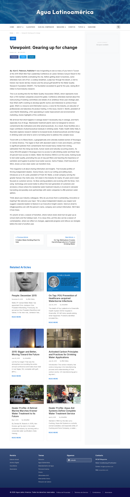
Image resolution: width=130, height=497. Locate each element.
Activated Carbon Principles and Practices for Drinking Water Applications (63, 354)
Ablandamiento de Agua (46, 466)
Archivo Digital (14, 462)
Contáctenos (96, 492)
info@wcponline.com (107, 466)
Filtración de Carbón (44, 482)
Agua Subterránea (44, 462)
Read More (16, 317)
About (19, 27)
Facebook (14, 57)
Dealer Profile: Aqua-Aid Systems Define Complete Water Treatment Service (62, 411)
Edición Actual (14, 459)
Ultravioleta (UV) (43, 475)
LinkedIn (31, 57)
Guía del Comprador (46, 27)
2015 (13, 38)
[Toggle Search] (118, 27)
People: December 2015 (24, 295)
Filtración (41, 459)
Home (12, 27)
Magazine (60, 27)
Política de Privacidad (63, 492)
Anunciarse (13, 469)
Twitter (23, 57)
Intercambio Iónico (44, 478)
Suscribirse (13, 466)
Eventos (72, 27)
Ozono (40, 472)
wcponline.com (103, 470)
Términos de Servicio (81, 492)
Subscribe (92, 27)
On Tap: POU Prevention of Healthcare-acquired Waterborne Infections (63, 298)
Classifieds (30, 27)
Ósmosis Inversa (43, 469)
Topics (80, 27)
